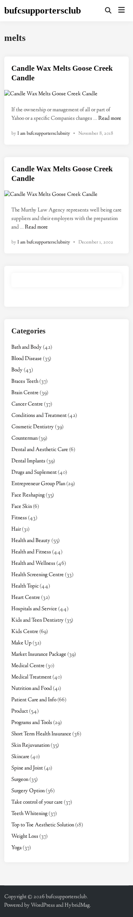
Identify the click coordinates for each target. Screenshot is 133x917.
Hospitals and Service (34, 609)
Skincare (20, 757)
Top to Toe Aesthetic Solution (42, 825)
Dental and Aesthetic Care (39, 450)
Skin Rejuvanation (30, 745)
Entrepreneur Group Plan (38, 484)
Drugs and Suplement (34, 472)
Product (19, 711)
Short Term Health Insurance (41, 734)
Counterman (24, 438)
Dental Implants (28, 461)
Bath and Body (26, 347)
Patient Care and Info (33, 700)
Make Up (21, 643)
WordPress (43, 905)
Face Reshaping (28, 495)
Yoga (16, 848)
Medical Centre (28, 666)
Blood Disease (26, 359)
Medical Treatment (31, 677)
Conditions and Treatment (39, 415)
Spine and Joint (27, 768)
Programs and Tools (31, 722)
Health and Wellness (33, 563)
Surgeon (19, 779)
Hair (16, 529)
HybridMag (77, 905)
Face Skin (21, 506)
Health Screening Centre (37, 575)
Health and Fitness (31, 552)
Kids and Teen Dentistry (37, 620)
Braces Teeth (24, 381)
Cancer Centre (27, 404)
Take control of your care (37, 802)
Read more (109, 118)
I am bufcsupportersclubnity (43, 133)
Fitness (19, 518)
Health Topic (25, 586)
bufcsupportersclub (42, 10)
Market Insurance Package (38, 654)
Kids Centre (24, 632)
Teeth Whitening (29, 813)
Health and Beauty (30, 541)
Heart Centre (25, 597)
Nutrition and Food (31, 688)
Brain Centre (25, 393)
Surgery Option (28, 791)
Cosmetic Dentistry (32, 427)
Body (17, 370)
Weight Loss (24, 836)
